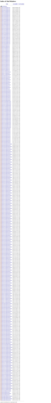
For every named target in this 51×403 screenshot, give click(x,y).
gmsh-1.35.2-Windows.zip (6, 8)
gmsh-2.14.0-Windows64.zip (6, 119)
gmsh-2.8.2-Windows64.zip (6, 82)
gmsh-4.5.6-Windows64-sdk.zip (7, 285)
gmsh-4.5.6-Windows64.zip (6, 286)
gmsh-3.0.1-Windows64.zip (6, 129)
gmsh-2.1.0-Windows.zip (6, 48)
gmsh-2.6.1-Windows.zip (6, 69)
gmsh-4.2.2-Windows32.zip (6, 227)
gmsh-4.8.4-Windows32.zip (6, 325)
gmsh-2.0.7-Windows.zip (6, 46)
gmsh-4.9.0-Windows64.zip (6, 330)
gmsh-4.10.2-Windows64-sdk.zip (7, 349)
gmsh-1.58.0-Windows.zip (6, 34)
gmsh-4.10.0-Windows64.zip (6, 345)
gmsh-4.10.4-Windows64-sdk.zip (7, 354)
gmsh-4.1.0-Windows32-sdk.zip (7, 185)
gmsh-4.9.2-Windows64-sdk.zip (7, 334)
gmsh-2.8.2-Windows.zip (6, 80)
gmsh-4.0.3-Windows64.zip (6, 163)
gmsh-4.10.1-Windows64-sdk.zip (7, 347)
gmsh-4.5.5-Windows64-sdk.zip (7, 280)
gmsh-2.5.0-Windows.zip (6, 66)
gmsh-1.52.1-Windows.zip (6, 26)
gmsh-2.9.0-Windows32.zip (6, 91)
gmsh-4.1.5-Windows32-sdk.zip (7, 210)
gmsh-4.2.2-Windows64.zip (6, 230)
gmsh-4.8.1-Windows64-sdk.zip (7, 311)
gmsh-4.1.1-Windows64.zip (6, 194)
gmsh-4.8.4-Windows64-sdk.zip (7, 326)
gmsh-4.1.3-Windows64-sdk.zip (7, 203)
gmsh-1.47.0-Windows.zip (6, 20)
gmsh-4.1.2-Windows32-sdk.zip (7, 195)
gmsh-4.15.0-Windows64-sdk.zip (7, 383)
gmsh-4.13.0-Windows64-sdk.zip (7, 372)
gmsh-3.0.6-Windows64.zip (6, 142)
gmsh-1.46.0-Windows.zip (6, 19)
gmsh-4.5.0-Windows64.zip (6, 255)
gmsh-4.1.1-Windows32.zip (6, 191)
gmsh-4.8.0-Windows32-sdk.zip (7, 303)
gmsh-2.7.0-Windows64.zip (6, 71)
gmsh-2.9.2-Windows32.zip (6, 96)
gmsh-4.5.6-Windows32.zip (6, 284)
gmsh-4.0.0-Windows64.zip (6, 147)
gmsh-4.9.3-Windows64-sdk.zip (7, 336)
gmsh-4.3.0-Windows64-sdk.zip (7, 239)
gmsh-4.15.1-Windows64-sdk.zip (7, 385)
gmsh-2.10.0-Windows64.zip (6, 102)
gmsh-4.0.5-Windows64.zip (6, 173)
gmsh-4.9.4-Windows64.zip (6, 340)
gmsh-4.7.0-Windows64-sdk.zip (7, 295)
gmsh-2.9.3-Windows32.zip (6, 98)
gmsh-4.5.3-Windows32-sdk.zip (7, 267)
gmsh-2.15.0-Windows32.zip (6, 123)
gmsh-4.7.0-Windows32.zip (6, 294)
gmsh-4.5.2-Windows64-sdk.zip (7, 264)
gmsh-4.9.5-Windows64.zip (6, 343)
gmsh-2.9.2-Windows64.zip (6, 97)
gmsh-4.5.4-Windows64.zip (6, 276)
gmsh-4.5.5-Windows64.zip (6, 281)
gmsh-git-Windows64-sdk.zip (6, 393)
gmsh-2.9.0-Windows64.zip (6, 92)
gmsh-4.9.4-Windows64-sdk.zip (7, 339)
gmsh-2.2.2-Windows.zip (6, 53)
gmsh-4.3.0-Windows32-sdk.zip (7, 236)
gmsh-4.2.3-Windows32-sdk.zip (7, 231)
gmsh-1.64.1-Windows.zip (6, 42)
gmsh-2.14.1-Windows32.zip (6, 120)
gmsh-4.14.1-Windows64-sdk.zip (7, 380)
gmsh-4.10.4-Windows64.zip (6, 356)
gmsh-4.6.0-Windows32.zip (6, 289)
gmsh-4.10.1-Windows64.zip (6, 348)
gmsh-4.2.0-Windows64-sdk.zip (7, 218)
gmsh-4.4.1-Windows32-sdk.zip (7, 246)
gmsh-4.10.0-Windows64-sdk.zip (7, 344)
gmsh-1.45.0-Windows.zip (6, 17)
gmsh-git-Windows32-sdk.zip (6, 390)
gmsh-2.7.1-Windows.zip (6, 73)
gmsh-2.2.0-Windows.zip (6, 51)
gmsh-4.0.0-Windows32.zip (6, 145)
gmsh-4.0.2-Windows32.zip (6, 155)
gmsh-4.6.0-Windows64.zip (6, 291)
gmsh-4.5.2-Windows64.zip (6, 266)
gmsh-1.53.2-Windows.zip (6, 28)
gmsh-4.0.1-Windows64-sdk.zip (7, 151)
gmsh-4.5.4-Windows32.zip (6, 273)
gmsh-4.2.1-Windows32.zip (6, 222)
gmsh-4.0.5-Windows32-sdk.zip (7, 169)
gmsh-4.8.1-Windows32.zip (6, 309)
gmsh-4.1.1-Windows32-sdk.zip (7, 190)
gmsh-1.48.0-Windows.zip (6, 21)
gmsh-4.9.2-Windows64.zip (6, 335)
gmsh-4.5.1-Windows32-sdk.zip (7, 257)
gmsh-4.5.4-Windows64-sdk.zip (7, 275)
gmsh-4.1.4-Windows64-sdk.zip (7, 208)
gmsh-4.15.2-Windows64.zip (6, 389)
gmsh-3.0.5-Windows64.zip (6, 140)
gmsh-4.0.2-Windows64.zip (6, 158)
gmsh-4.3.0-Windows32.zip (6, 237)
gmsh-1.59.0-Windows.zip (6, 35)
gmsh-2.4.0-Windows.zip (6, 62)
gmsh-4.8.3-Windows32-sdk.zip (7, 318)
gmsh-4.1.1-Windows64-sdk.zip (7, 192)
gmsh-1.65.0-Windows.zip (6, 43)
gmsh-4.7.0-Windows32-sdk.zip (7, 293)
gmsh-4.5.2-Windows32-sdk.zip (7, 262)
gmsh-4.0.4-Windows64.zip (6, 168)
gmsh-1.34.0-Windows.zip (6, 7)
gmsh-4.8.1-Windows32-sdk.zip (7, 308)
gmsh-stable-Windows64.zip (6, 399)
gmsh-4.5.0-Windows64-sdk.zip (7, 254)
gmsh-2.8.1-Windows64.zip (6, 79)
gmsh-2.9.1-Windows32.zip (6, 93)
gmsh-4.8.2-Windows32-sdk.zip (7, 313)
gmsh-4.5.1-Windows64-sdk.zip (7, 259)
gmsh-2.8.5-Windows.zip (6, 88)
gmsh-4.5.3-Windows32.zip (6, 268)
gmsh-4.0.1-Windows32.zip (6, 150)
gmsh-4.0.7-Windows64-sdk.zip (7, 182)
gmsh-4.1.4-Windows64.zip (6, 209)
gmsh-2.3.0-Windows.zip (6, 60)
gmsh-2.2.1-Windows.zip (6, 52)
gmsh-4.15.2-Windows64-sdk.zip (7, 388)
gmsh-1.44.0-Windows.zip (6, 16)
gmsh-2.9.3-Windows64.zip (6, 100)
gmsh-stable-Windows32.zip (6, 397)
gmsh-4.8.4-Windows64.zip (6, 327)
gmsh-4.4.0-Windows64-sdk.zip (7, 244)
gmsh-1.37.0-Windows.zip (6, 11)
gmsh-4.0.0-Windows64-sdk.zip (7, 146)
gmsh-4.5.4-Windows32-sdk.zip (7, 272)
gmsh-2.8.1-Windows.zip (6, 78)
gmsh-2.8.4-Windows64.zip (6, 87)
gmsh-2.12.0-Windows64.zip (6, 110)
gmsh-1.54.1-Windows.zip (6, 29)
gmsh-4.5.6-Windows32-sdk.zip (7, 282)
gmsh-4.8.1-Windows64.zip (6, 312)
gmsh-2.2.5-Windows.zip (6, 57)
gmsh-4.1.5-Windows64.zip (6, 214)
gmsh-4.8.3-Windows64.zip (6, 322)
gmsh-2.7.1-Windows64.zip (6, 74)
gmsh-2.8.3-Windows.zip (6, 83)
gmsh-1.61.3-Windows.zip (6, 38)
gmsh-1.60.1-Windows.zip (6, 37)
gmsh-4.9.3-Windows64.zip (6, 338)
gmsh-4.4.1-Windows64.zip (6, 250)
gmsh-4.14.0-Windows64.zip (6, 379)
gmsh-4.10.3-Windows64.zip (6, 353)
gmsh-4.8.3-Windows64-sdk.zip (7, 321)
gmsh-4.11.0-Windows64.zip (6, 361)
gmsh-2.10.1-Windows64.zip (6, 105)
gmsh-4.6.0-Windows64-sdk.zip (7, 290)
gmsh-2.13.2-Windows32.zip (6, 115)
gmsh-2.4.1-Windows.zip (6, 64)
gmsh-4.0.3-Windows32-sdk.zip (7, 159)
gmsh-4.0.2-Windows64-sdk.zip (7, 156)
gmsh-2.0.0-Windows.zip (6, 44)
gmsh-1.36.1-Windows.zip (6, 10)
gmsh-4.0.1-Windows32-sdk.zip (7, 149)
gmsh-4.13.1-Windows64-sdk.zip (7, 375)
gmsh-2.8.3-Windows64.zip (6, 84)
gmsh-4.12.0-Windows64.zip (6, 366)
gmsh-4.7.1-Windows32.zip (6, 299)
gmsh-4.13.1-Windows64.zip (6, 376)
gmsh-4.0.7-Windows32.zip (6, 181)
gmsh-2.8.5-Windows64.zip (6, 89)
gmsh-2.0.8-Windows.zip (6, 47)
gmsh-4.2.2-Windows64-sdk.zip (7, 228)
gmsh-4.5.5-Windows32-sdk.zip (7, 277)
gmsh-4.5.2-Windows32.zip (6, 263)
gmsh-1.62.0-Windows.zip (6, 39)
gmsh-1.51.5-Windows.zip (6, 25)
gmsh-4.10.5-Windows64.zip (6, 358)
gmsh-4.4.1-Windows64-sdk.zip (7, 249)
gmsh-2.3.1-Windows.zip (6, 61)
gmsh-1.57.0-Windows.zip (6, 33)
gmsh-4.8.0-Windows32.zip (6, 304)
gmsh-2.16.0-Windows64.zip (6, 127)
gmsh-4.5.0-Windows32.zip (6, 253)
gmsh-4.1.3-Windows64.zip (6, 204)
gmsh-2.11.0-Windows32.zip (6, 106)
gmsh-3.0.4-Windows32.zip (6, 136)
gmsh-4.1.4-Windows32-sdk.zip (7, 205)
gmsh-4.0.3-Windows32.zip (6, 160)
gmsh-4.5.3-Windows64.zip (6, 271)
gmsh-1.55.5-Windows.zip (6, 30)
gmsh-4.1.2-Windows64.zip (6, 199)
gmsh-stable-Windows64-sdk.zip (7, 398)
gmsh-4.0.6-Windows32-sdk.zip (7, 174)
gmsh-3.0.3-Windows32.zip (6, 133)
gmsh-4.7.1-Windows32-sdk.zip (7, 298)
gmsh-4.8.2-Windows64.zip (6, 317)
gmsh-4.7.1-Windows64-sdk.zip (7, 300)
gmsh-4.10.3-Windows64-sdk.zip (7, 352)
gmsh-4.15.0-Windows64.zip (6, 384)
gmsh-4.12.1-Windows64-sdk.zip (7, 367)
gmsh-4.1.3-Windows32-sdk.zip (7, 200)
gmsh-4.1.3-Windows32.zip (6, 201)
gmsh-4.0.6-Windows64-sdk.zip (7, 177)
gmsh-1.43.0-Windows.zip (6, 15)
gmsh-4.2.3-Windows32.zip (6, 232)
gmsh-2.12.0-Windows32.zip (6, 109)
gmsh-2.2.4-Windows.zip (6, 56)
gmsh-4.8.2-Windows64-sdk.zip (7, 316)
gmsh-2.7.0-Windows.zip (6, 70)
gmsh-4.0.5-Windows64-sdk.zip (7, 172)
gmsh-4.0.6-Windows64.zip (6, 178)
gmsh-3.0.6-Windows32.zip (6, 141)
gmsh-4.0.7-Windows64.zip (6, 183)
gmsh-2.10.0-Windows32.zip (6, 101)
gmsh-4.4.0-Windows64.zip (6, 245)
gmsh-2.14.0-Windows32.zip (6, 118)
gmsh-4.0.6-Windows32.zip (6, 176)
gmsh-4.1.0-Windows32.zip (6, 186)
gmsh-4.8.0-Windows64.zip (6, 307)
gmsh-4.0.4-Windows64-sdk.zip (7, 167)
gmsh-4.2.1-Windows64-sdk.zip (7, 223)
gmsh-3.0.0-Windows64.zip (6, 128)
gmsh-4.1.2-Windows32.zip (6, 196)
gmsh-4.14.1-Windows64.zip (6, 381)
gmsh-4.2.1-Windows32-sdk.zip (7, 221)
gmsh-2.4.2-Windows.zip (6, 65)
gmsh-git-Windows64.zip (6, 394)
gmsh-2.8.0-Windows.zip (6, 75)
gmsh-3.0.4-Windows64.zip (6, 137)
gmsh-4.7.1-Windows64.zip (6, 302)
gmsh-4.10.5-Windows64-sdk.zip (7, 357)
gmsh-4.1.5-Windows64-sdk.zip (7, 213)
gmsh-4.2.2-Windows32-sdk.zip (7, 226)
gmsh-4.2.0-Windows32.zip (6, 217)
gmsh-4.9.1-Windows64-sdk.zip (7, 331)
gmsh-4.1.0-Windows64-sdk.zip (7, 187)
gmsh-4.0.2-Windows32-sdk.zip (7, 154)
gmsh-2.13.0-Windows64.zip (6, 111)
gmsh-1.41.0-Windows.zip (6, 12)
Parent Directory (4, 6)
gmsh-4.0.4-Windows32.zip (6, 165)
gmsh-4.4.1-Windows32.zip (6, 248)
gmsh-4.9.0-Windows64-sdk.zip (7, 329)
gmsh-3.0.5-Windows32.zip (6, 138)
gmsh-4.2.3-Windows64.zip (6, 235)
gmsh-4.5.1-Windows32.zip (6, 258)
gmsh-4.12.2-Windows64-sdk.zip (7, 370)
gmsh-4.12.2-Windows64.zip (6, 371)
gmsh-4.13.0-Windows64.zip (6, 374)
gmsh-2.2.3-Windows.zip (6, 55)
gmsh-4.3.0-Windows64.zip (6, 240)
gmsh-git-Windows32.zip (6, 392)
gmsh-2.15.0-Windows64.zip (6, 124)
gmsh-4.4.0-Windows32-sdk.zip (7, 241)
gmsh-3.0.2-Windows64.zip (6, 132)
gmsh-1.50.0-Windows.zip (6, 24)
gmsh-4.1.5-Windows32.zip (6, 212)
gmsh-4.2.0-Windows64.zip (6, 219)
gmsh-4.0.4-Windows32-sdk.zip (7, 164)
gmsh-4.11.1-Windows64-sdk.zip (7, 362)
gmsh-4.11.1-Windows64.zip (6, 363)
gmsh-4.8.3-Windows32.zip (6, 320)
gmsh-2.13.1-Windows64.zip (6, 114)
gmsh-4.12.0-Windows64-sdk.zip (7, 365)
